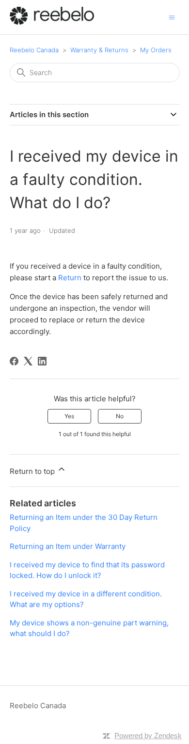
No (120, 416)
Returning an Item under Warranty (68, 546)
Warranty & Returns (99, 50)
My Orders (156, 50)
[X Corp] (28, 361)
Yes (69, 416)
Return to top (33, 471)
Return (69, 277)
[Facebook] (14, 361)
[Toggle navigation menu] (172, 17)
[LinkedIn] (42, 361)
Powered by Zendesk (148, 735)
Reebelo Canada (34, 50)
